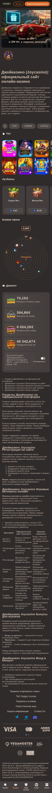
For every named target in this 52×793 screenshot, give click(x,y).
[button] (26, 126)
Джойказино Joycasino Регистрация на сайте (25, 383)
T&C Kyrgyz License (26, 696)
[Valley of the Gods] (25, 166)
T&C (15, 364)
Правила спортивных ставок (24, 691)
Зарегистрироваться (37, 4)
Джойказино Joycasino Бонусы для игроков (24, 388)
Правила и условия (26, 701)
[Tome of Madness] (25, 148)
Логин (18, 4)
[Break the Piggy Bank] (9, 166)
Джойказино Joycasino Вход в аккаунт (22, 390)
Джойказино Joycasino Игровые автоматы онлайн (27, 385)
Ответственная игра (26, 706)
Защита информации (18, 711)
